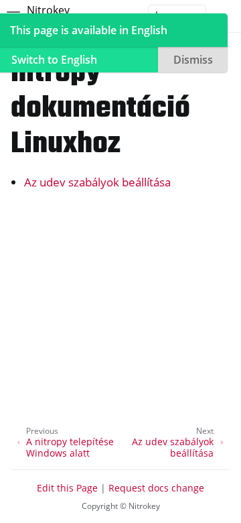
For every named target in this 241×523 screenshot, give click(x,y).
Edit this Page (67, 487)
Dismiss (193, 59)
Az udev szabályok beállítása (97, 182)
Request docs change (156, 487)
